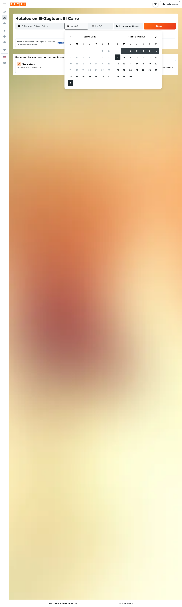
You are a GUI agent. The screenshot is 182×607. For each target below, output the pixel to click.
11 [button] (77, 63)
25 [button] (77, 76)
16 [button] (109, 63)
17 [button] (70, 70)
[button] (4, 4)
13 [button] (90, 63)
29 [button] (102, 76)
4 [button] (77, 57)
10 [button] (70, 63)
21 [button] (96, 70)
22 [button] (102, 70)
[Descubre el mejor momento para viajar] (4, 42)
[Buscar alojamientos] (4, 17)
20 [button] (89, 70)
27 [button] (90, 76)
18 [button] (77, 70)
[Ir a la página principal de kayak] (18, 4)
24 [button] (70, 76)
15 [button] (103, 63)
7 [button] (96, 57)
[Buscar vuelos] (4, 12)
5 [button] (83, 57)
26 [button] (83, 76)
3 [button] (70, 57)
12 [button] (83, 63)
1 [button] (102, 51)
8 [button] (102, 57)
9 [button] (109, 57)
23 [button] (109, 70)
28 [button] (96, 76)
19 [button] (83, 70)
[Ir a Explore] (4, 31)
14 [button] (96, 63)
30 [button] (109, 76)
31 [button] (71, 82)
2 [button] (109, 51)
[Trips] (4, 49)
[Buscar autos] (4, 23)
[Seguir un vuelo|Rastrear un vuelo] (4, 36)
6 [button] (89, 57)
